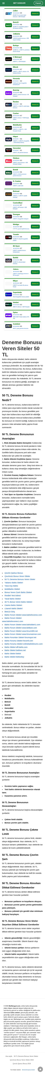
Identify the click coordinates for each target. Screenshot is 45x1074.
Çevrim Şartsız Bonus (14, 573)
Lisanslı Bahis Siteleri (13, 608)
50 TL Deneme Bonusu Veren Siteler (20, 579)
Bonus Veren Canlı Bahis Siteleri (18, 592)
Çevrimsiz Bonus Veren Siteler (17, 576)
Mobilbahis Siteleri (12, 589)
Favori (38, 3)
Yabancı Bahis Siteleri (14, 583)
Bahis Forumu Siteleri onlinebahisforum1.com (24, 644)
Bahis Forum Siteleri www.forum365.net (21, 631)
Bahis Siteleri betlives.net (15, 650)
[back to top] (40, 1069)
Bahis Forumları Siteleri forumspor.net (20, 637)
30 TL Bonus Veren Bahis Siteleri (18, 602)
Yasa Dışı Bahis (11, 586)
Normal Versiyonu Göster (28, 1069)
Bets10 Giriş (10, 612)
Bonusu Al (35, 13)
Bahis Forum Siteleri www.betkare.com (21, 628)
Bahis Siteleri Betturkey (14, 657)
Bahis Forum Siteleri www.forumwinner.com (23, 634)
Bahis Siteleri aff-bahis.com (16, 647)
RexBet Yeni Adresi (13, 595)
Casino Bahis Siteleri (13, 605)
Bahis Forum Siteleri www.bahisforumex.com (23, 615)
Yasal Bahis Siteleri (13, 599)
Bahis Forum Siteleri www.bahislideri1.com (22, 625)
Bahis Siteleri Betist (13, 654)
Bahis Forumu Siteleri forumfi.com (19, 641)
